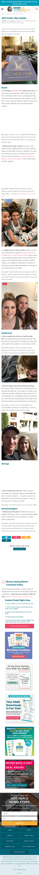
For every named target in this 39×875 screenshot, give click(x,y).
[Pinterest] (16, 537)
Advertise (9, 841)
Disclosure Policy (29, 846)
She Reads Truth (17, 91)
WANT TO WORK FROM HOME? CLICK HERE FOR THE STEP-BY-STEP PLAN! (19, 3)
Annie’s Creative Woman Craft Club (17, 255)
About (29, 830)
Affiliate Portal (19, 852)
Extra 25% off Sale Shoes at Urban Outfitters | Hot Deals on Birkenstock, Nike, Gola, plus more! (19, 621)
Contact (10, 835)
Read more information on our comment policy (18, 596)
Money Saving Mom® (22, 9)
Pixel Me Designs (21, 869)
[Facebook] (6, 537)
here (22, 22)
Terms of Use (10, 846)
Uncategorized (19, 549)
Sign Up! (19, 823)
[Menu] (2, 9)
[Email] (26, 537)
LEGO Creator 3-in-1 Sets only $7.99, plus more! (20, 603)
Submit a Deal (29, 835)
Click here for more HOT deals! (19, 626)
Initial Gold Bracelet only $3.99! (15, 617)
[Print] (6, 540)
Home (10, 830)
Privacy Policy (29, 841)
